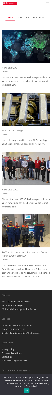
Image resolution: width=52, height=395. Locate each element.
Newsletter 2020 (10, 189)
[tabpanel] (26, 157)
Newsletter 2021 (10, 67)
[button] (47, 3)
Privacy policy (8, 349)
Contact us (7, 356)
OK (26, 390)
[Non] (48, 384)
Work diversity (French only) (14, 360)
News (5, 72)
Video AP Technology (12, 130)
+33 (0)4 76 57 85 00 (22, 325)
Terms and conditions (12, 353)
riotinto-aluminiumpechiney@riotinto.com (21, 333)
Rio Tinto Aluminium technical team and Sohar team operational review (24, 254)
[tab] (10, 16)
